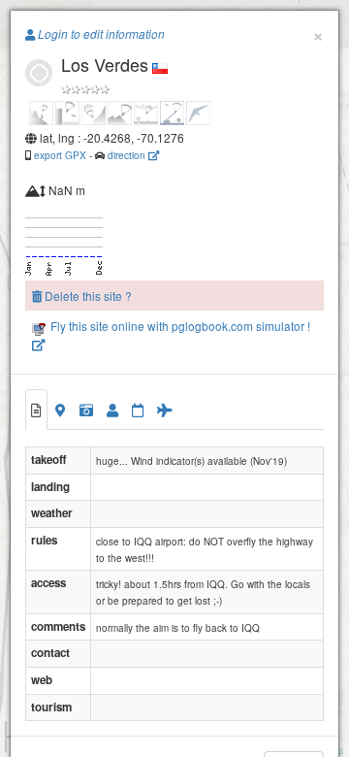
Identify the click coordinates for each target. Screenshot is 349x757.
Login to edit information (100, 34)
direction (128, 155)
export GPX (60, 155)
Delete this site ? (87, 295)
